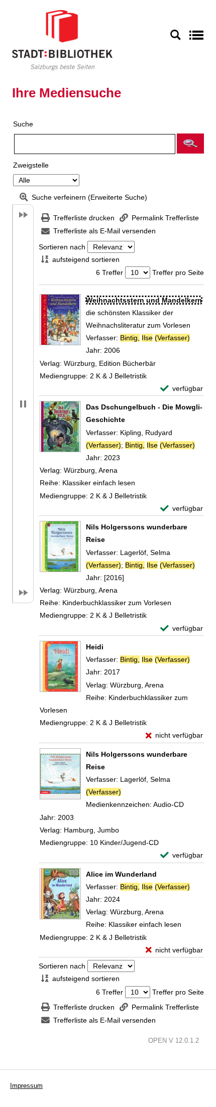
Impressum (26, 1085)
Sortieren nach (62, 247)
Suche (23, 124)
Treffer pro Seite (178, 272)
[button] (190, 143)
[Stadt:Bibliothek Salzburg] (62, 40)
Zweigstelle (31, 165)
